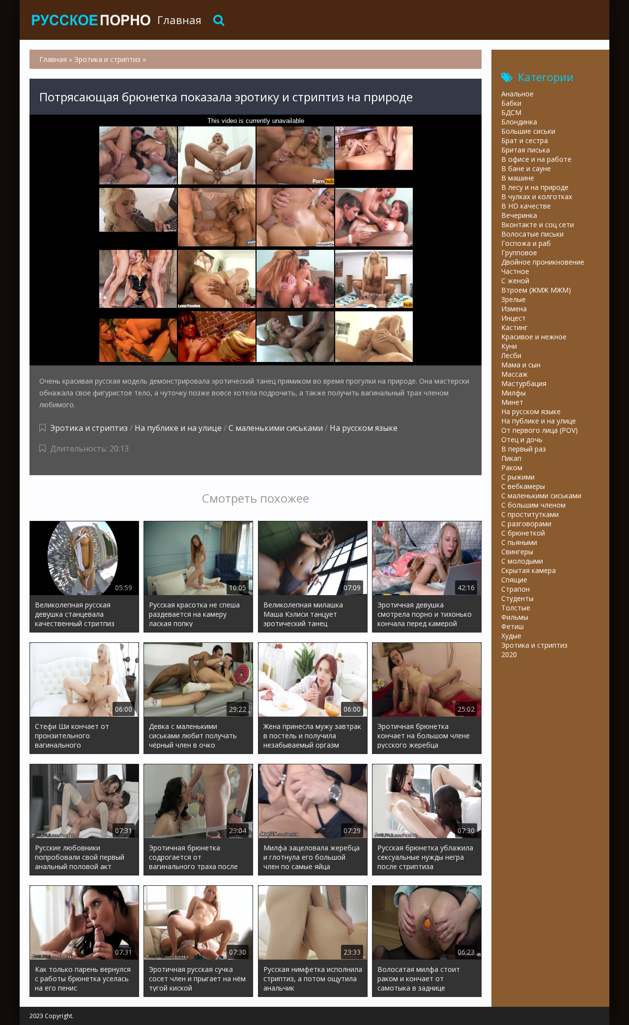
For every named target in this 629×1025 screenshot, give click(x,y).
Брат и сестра (524, 140)
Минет (512, 402)
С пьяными (519, 542)
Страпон (515, 589)
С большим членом (533, 505)
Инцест (513, 318)
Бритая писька (525, 149)
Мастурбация (523, 383)
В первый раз (523, 448)
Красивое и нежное (534, 336)
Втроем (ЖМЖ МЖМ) (536, 290)
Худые (511, 635)
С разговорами (526, 523)
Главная (179, 19)
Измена (514, 308)
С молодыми (522, 561)
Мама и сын (521, 364)
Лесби (511, 355)
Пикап (511, 458)
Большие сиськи (528, 131)
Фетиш (512, 626)
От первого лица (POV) (539, 430)
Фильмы (514, 617)
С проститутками (530, 514)
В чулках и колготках (536, 196)
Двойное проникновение (542, 262)
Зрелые (513, 299)
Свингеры (517, 551)
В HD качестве (526, 206)
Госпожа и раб (526, 243)
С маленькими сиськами (276, 427)
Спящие (514, 579)
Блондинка (519, 121)
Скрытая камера (528, 570)
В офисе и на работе (536, 159)
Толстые (515, 607)
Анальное (517, 93)
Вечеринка (519, 215)
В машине (517, 177)
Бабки (511, 103)
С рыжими (518, 477)
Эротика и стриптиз (89, 427)
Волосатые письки (532, 234)
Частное (515, 271)
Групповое (519, 252)
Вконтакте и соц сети (537, 224)
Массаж (514, 374)
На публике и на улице (178, 427)
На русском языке (364, 427)
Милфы (513, 392)
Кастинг (514, 327)
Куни (509, 346)
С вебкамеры (523, 486)
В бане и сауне (526, 168)
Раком (511, 467)
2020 (509, 654)
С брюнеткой (523, 533)
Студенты (517, 598)
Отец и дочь (522, 439)
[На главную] (90, 19)
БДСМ (511, 112)
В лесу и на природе (535, 187)
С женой (515, 280)
